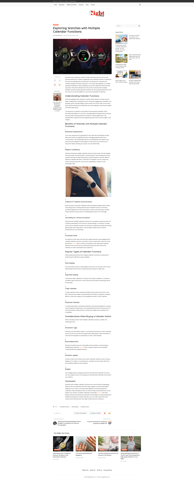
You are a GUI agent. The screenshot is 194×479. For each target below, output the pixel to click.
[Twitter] (59, 80)
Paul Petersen (58, 35)
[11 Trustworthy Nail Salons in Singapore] (86, 443)
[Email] (59, 85)
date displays (75, 406)
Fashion (56, 24)
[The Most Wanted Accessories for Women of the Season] (108, 443)
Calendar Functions (64, 406)
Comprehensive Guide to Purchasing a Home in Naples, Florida (120, 66)
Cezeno (74, 243)
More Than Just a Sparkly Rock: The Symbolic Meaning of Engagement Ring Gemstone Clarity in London (57, 106)
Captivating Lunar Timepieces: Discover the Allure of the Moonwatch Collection (62, 455)
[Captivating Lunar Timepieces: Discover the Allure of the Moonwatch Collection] (63, 443)
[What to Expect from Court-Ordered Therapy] (121, 74)
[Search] (140, 4)
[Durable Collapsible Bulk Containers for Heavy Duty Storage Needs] (135, 74)
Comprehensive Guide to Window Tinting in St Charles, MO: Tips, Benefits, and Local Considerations (121, 48)
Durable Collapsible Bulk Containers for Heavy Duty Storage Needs (135, 82)
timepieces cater (85, 406)
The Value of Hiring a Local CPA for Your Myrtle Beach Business (134, 37)
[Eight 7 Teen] (97, 13)
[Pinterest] (55, 85)
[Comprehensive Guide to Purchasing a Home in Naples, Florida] (121, 58)
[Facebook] (55, 80)
